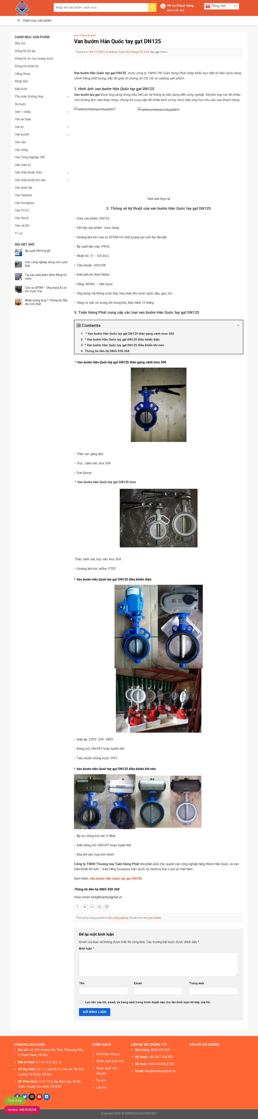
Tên (81, 983)
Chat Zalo (15, 1100)
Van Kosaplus (24, 203)
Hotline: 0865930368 (22, 1110)
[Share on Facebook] (77, 907)
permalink (154, 917)
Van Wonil (22, 218)
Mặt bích (21, 89)
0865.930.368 (175, 10)
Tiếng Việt (218, 6)
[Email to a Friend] (92, 907)
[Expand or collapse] (238, 325)
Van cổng (21, 150)
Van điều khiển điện (28, 172)
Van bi (19, 127)
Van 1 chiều (23, 112)
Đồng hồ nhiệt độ (27, 66)
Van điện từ (23, 165)
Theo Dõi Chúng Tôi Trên (134, 52)
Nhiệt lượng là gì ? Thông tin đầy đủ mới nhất (46, 302)
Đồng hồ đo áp (25, 51)
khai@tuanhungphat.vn (160, 1071)
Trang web (196, 983)
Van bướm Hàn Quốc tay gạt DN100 (116, 878)
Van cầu (20, 142)
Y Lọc (19, 233)
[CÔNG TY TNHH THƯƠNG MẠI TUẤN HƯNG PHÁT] (31, 8)
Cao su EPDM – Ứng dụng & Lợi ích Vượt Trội (46, 289)
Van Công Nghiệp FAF (30, 157)
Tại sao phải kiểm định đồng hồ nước (46, 276)
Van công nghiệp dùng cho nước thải (46, 264)
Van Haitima (23, 195)
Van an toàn (23, 119)
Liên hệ (101, 1088)
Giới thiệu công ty (108, 1054)
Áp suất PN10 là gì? (38, 251)
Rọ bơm (20, 104)
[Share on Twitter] (84, 907)
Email (138, 983)
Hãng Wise (22, 74)
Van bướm (22, 134)
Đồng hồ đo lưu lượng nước (34, 58)
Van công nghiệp (85, 35)
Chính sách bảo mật (110, 1061)
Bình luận (86, 948)
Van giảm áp (23, 187)
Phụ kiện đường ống (29, 96)
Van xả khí (22, 225)
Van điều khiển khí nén (30, 180)
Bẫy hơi (20, 43)
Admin (113, 52)
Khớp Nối (21, 81)
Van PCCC (22, 210)
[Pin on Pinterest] (99, 907)
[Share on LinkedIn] (106, 907)
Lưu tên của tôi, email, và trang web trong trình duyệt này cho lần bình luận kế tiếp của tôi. (148, 1002)
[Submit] (152, 7)
